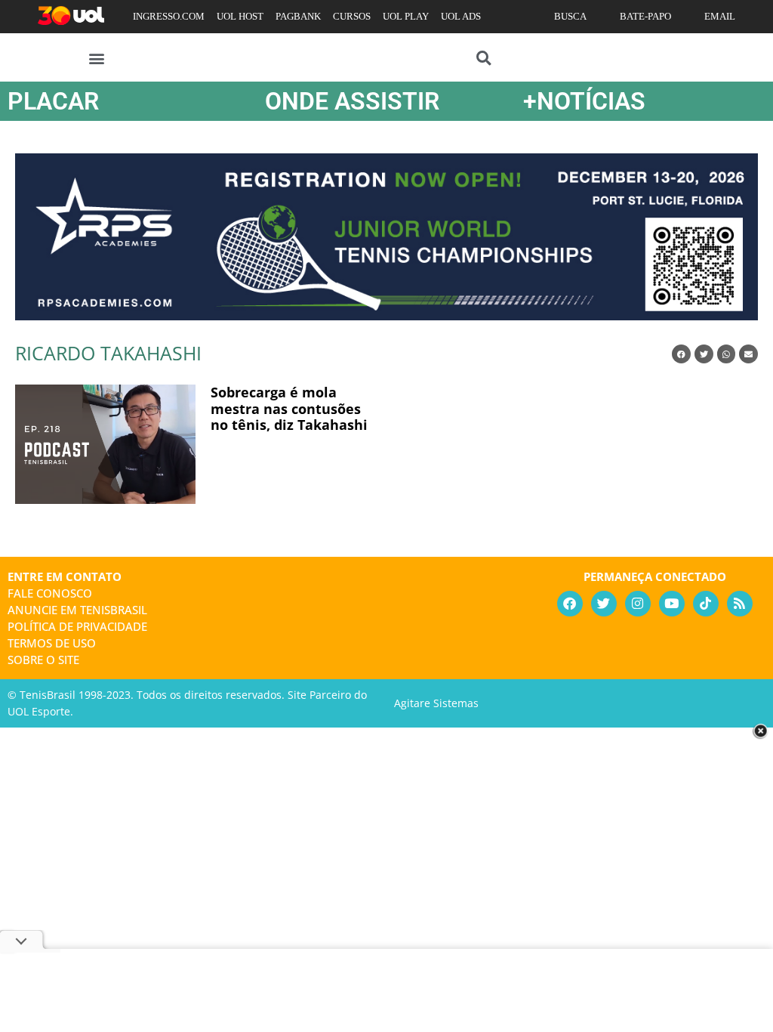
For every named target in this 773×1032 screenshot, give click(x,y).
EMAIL (719, 16)
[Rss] (740, 603)
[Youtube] (672, 603)
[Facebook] (570, 603)
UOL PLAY (406, 16)
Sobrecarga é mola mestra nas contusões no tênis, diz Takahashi (289, 408)
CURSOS (352, 16)
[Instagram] (638, 603)
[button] (97, 57)
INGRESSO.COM (169, 16)
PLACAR (53, 101)
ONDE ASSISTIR (352, 101)
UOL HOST (240, 16)
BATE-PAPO (645, 16)
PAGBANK (298, 16)
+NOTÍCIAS (584, 101)
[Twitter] (604, 603)
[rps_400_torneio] (386, 315)
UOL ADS (461, 16)
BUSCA (570, 16)
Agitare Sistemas (436, 703)
